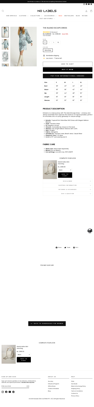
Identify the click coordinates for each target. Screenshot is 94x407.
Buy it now (67, 76)
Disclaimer (67, 181)
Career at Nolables (53, 388)
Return (84, 15)
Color (45, 47)
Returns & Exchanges (68, 189)
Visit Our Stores (46, 18)
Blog (78, 15)
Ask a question (67, 193)
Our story (50, 381)
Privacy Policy (75, 396)
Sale (60, 15)
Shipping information (68, 185)
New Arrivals (11, 15)
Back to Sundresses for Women (48, 323)
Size (44, 39)
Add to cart (65, 175)
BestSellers (69, 15)
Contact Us (74, 393)
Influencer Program (53, 384)
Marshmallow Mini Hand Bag (63, 163)
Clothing (23, 15)
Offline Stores (52, 386)
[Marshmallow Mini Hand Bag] (50, 169)
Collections (35, 15)
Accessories (49, 15)
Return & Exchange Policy (78, 386)
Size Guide (74, 384)
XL (58, 42)
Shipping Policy (75, 388)
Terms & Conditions (77, 391)
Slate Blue (48, 50)
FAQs (72, 381)
